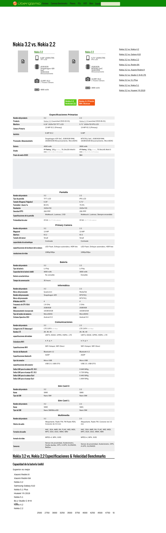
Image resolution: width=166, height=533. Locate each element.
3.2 (41, 52)
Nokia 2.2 (83, 121)
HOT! (85, 3)
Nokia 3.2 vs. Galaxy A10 (130, 54)
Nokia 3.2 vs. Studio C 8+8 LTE (132, 75)
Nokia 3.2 (47, 121)
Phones (72, 3)
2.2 (92, 52)
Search (97, 3)
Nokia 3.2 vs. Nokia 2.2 (129, 60)
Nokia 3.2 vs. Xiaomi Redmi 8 (132, 70)
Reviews (45, 3)
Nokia (36, 52)
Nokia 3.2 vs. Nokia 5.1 (129, 85)
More (91, 3)
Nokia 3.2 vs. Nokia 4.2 (129, 49)
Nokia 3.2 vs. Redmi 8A (129, 65)
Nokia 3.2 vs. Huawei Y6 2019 (132, 90)
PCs (79, 3)
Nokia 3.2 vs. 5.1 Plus (128, 80)
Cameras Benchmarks (59, 3)
